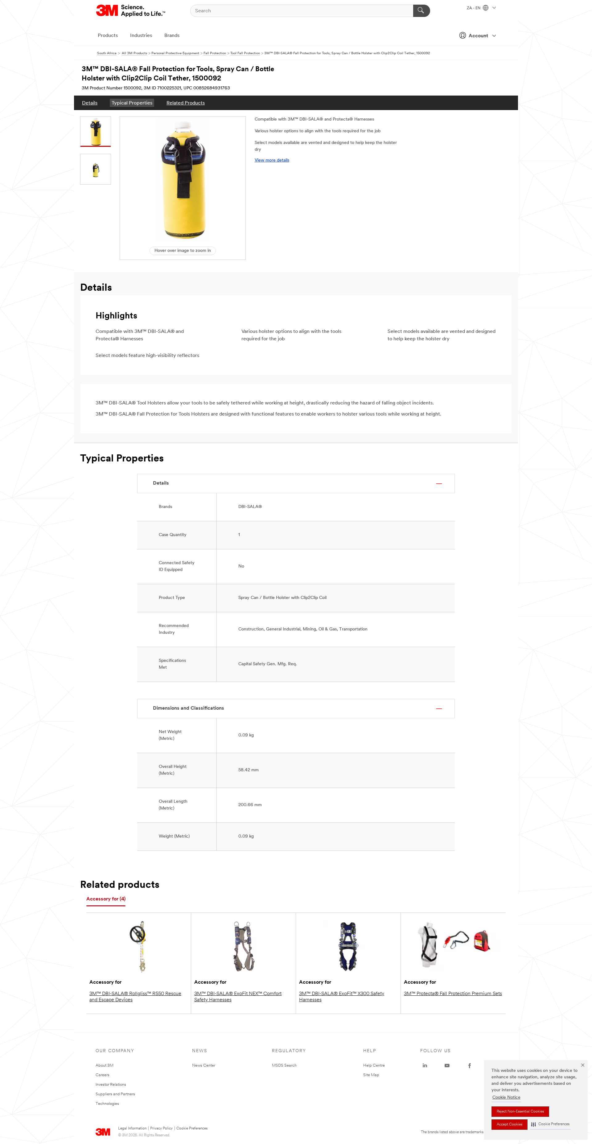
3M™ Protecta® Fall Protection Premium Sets (453, 993)
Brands (171, 35)
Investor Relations (111, 1085)
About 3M (104, 1066)
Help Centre (374, 1066)
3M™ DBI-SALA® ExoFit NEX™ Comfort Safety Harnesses (238, 997)
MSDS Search (284, 1066)
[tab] (105, 899)
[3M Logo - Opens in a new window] (131, 11)
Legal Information (132, 1128)
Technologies (107, 1104)
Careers (102, 1075)
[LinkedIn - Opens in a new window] (425, 1065)
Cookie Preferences (192, 1128)
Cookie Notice (506, 1097)
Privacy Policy (161, 1128)
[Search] (421, 11)
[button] (550, 1124)
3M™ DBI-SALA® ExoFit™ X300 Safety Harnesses (341, 997)
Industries (141, 35)
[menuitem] (89, 103)
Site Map (371, 1075)
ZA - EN (474, 8)
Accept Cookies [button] (509, 1124)
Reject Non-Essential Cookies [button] (520, 1111)
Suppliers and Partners (115, 1094)
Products (108, 35)
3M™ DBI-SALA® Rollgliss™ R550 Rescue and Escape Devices (135, 997)
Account (478, 36)
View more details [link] (272, 160)
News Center (203, 1066)
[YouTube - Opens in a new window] (447, 1065)
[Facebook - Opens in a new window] (469, 1065)
